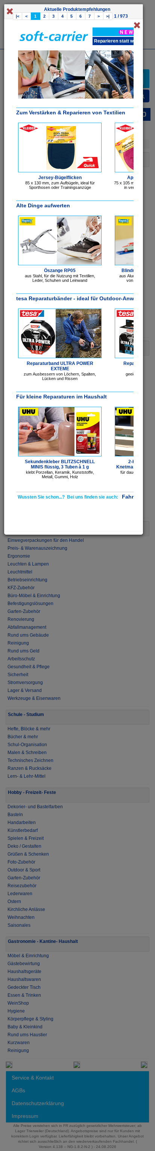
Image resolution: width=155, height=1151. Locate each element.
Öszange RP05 (60, 270)
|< (17, 16)
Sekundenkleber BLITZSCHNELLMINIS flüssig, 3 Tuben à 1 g (60, 464)
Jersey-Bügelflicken (60, 177)
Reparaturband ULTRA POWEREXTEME (60, 366)
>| (107, 16)
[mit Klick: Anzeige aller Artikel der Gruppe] (126, 31)
